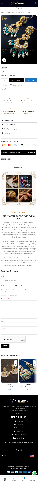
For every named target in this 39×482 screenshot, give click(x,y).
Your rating (4, 295)
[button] (15, 365)
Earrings (21, 12)
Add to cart (16, 80)
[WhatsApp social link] (6, 89)
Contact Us (20, 424)
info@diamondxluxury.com (20, 410)
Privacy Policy (20, 431)
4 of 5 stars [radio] (15, 295)
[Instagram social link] (18, 8)
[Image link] (18, 401)
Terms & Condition (20, 434)
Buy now (31, 80)
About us (20, 421)
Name (3, 321)
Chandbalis (29, 12)
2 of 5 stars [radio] (12, 295)
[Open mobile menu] (2, 4)
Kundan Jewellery (12, 12)
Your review (5, 299)
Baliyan (9, 384)
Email (3, 329)
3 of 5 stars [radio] (13, 295)
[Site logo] (19, 3)
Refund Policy (20, 428)
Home (3, 12)
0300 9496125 (20, 413)
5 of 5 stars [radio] (16, 295)
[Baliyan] (9, 371)
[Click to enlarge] (4, 60)
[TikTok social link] (21, 8)
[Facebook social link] (16, 8)
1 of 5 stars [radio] (11, 295)
